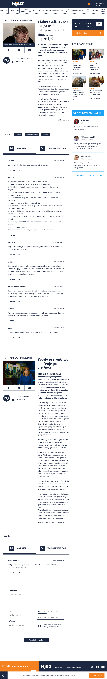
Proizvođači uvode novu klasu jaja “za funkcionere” (96, 92)
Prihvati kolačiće (97, 675)
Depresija (18, 134)
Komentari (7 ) (23, 148)
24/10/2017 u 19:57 (58, 308)
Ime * (11, 611)
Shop (11, 10)
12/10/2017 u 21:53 (58, 261)
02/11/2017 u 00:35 (58, 328)
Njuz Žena (88, 10)
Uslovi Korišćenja (74, 667)
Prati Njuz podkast (80, 33)
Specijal (59, 10)
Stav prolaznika (26, 10)
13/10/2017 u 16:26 (58, 286)
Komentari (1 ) (23, 548)
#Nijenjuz (80, 10)
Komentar (13, 590)
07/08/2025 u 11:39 (58, 560)
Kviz (74, 10)
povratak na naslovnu (20, 20)
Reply (12, 170)
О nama (56, 667)
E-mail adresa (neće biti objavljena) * (48, 612)
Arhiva (96, 10)
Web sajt (12, 621)
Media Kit (63, 667)
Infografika (51, 10)
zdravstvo (45, 134)
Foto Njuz (68, 10)
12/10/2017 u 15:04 (58, 160)
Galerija (42, 10)
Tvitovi (16, 10)
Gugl (35, 10)
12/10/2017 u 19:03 (58, 242)
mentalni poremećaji (32, 134)
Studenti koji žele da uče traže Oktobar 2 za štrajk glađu (96, 66)
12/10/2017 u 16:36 (58, 177)
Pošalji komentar (56, 148)
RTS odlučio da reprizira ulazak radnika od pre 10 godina (79, 93)
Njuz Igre (103, 10)
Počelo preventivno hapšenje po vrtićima (77, 66)
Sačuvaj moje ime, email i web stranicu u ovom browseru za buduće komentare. (52, 626)
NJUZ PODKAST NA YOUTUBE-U (83, 25)
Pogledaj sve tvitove (84, 175)
